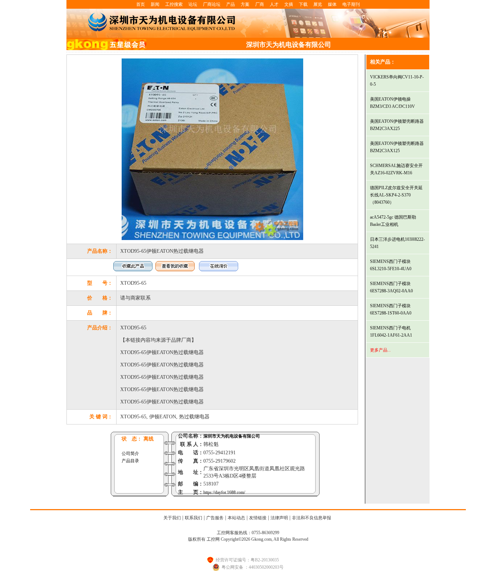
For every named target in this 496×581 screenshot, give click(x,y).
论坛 (192, 4)
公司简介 (130, 453)
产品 (230, 4)
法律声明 (279, 517)
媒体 (332, 4)
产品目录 (130, 460)
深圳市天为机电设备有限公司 (231, 436)
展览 (317, 4)
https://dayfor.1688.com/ (224, 492)
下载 (303, 4)
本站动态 (236, 517)
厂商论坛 (211, 4)
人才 (274, 4)
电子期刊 (351, 4)
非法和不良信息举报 (311, 517)
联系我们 (193, 517)
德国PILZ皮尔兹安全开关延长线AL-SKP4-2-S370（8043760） (396, 195)
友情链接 (258, 517)
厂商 (259, 4)
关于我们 (172, 517)
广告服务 (215, 517)
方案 (245, 4)
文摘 (288, 4)
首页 (140, 4)
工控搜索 (174, 4)
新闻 (155, 4)
